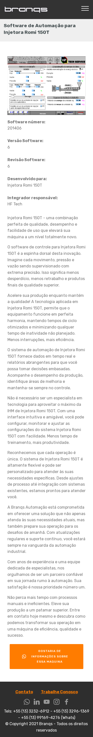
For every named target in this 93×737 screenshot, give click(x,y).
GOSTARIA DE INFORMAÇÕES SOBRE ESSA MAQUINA (49, 656)
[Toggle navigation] (85, 8)
